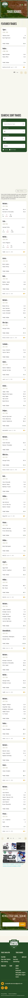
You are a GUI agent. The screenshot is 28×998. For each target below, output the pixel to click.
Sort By (4, 142)
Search (4, 121)
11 (4, 32)
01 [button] (8, 838)
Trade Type (6, 128)
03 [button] (13, 838)
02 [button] (11, 838)
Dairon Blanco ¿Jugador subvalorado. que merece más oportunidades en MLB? (14, 852)
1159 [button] (19, 838)
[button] (2, 838)
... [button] (16, 838)
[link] (5, 852)
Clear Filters (20, 190)
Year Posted (6, 135)
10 (4, 51)
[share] (22, 851)
